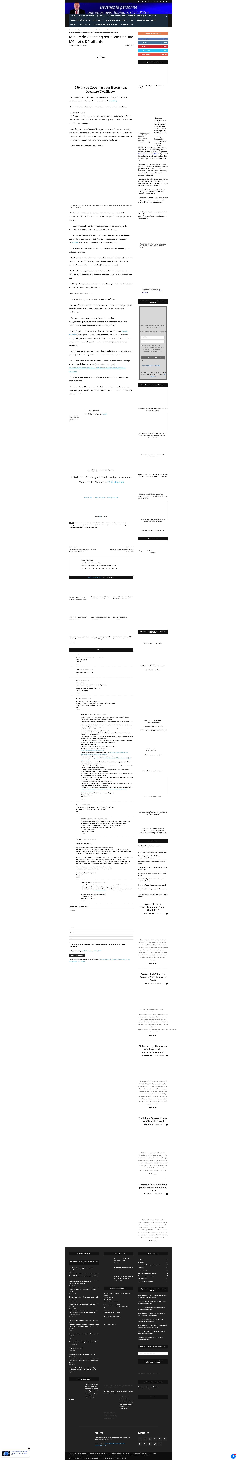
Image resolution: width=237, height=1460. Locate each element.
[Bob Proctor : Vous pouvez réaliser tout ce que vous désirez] (123, 628)
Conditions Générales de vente (113, 1312)
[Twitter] (163, 1)
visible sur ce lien (111, 1393)
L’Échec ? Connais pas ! (75, 1348)
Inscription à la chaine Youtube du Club (153, 530)
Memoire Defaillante (101, 525)
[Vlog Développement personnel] (108, 1270)
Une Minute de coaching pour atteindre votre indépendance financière (82, 550)
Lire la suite (152, 963)
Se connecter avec (151, 365)
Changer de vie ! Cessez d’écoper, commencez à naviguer (152, 874)
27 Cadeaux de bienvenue (116, 16)
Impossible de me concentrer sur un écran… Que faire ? (153, 907)
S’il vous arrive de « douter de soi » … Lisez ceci (82, 1354)
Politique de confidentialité (93, 951)
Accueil (73, 16)
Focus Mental (97, 32)
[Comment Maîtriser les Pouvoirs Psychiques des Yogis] (153, 996)
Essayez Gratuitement (152, 664)
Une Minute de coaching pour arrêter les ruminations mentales (149, 847)
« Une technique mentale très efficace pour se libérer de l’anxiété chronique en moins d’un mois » (153, 435)
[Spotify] (157, 1)
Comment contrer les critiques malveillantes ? (82, 1342)
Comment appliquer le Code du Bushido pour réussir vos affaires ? (151, 880)
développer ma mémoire (118, 522)
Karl (77, 680)
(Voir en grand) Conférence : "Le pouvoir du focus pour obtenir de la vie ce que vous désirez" (153, 496)
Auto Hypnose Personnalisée (152, 771)
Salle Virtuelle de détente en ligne (153, 643)
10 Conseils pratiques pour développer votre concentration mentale (153, 1049)
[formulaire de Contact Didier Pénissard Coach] (108, 1261)
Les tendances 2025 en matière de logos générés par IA (83, 1361)
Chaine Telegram (127, 25)
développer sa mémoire (76, 525)
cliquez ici (141, 214)
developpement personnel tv (116, 20)
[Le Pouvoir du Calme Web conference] (123, 609)
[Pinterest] (148, 1)
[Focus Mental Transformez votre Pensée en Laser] (79, 609)
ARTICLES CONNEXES (94, 577)
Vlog (131, 20)
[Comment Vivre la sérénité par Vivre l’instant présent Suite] (153, 1207)
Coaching (152, 16)
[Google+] (86, 568)
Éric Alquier (141, 1337)
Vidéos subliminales (153, 797)
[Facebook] (136, 1)
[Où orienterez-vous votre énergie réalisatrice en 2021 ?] (101, 609)
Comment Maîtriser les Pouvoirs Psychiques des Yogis (153, 977)
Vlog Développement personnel (123, 1267)
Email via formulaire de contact (113, 1316)
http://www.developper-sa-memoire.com (92, 750)
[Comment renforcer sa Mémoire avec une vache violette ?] (101, 588)
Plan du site (88, 497)
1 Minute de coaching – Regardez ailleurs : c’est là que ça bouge (152, 868)
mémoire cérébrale (89, 525)
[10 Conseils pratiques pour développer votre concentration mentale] (153, 1068)
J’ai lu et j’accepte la (86, 951)
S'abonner (164, 54)
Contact (73, 25)
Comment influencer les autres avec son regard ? (152, 885)
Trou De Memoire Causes (90, 527)
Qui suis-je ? (101, 16)
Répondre (78, 664)
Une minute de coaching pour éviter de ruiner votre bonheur (152, 890)
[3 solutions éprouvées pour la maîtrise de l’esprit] (153, 1138)
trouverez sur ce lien (100, 890)
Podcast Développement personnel (106, 25)
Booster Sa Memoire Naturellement (101, 522)
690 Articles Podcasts (86, 16)
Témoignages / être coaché (80, 20)
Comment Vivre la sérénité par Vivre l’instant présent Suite (153, 1187)
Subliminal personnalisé (153, 755)
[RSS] (151, 1)
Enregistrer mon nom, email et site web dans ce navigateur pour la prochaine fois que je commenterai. (97, 945)
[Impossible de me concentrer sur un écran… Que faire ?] (153, 926)
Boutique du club (112, 497)
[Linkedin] (142, 1)
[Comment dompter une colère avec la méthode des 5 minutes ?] (123, 588)
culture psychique (73, 32)
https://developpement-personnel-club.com (91, 562)
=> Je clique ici (115, 481)
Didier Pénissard (75, 45)
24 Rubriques (141, 16)
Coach (104, 414)
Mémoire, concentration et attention (109, 32)
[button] (165, 16)
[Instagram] (139, 1)
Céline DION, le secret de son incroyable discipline (152, 852)
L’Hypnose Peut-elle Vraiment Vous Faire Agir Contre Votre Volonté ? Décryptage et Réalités (82, 1368)
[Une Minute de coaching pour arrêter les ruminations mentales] (79, 589)
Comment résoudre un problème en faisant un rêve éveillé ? (153, 895)
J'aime (165, 39)
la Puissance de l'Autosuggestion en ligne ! (152, 666)
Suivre (165, 43)
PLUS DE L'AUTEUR (108, 577)
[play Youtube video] (153, 74)
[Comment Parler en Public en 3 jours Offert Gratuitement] (106, 1279)
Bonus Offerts (98, 20)
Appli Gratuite (84, 25)
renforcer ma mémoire (76, 527)
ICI (100, 516)
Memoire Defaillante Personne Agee (118, 525)
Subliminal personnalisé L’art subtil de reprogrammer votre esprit (149, 857)
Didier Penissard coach (88, 714)
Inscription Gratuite (153, 358)
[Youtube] (166, 1)
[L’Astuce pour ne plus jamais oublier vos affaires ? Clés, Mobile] (101, 628)
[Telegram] (160, 1)
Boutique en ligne (109, 1310)
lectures (75, 242)
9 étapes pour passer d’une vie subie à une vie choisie (151, 862)
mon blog (113, 101)
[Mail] (145, 1)
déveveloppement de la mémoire (83, 30)
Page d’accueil (100, 497)
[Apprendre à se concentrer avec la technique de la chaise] (79, 628)
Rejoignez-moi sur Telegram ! (153, 33)
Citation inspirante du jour (146, 20)
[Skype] (154, 1)
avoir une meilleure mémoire (82, 522)
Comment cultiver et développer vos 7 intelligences (121, 550)
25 (167, 1055)
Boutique (131, 16)
